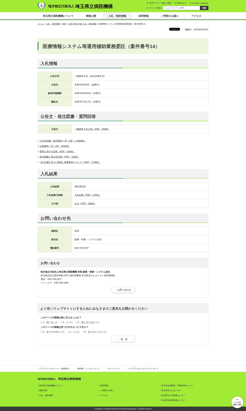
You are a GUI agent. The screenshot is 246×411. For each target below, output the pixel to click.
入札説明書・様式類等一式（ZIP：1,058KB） (63, 141)
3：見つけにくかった (95, 332)
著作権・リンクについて (88, 368)
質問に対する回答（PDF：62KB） (57, 151)
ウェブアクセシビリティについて (143, 368)
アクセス (196, 16)
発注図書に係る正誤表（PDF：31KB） (60, 157)
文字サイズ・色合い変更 (160, 3)
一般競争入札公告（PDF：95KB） (92, 129)
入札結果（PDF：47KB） (87, 195)
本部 (64, 24)
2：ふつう (68, 322)
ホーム (41, 24)
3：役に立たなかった (89, 322)
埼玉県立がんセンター (171, 390)
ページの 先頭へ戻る (237, 403)
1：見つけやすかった (54, 332)
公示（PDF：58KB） (85, 203)
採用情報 (144, 16)
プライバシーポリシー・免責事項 (54, 368)
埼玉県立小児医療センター (173, 395)
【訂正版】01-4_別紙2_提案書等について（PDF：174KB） (70, 162)
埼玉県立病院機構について (58, 16)
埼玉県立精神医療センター (173, 400)
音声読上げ (181, 3)
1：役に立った (50, 322)
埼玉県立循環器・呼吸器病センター (177, 385)
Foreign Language (200, 3)
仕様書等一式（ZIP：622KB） (55, 146)
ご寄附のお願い (170, 16)
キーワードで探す (154, 8)
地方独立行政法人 (80, 6)
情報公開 (91, 16)
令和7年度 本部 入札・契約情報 (82, 24)
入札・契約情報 (117, 16)
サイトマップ (114, 368)
